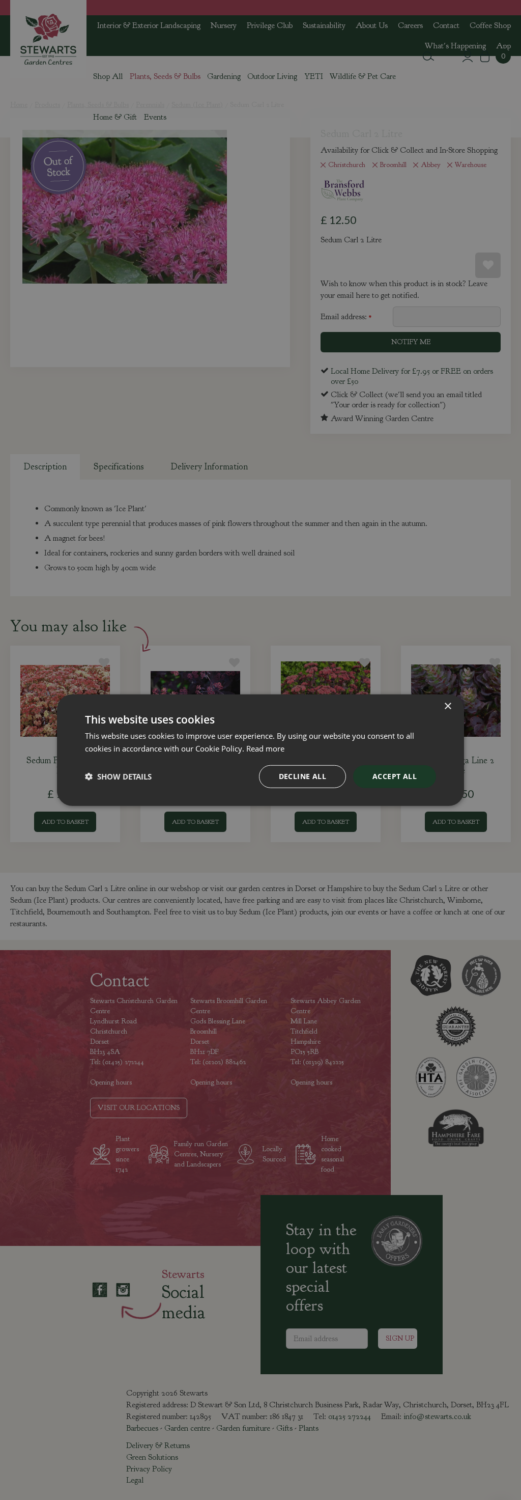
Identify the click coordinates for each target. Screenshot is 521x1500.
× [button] (447, 706)
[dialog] (260, 750)
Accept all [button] (394, 776)
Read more (265, 748)
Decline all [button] (302, 776)
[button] (118, 776)
